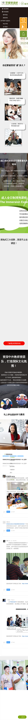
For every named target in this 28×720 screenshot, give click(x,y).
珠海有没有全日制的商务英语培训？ (16, 524)
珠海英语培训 (20, 456)
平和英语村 (13, 602)
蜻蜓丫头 (8, 540)
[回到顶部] (23, 34)
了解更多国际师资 (14, 419)
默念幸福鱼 (8, 475)
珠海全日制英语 (13, 456)
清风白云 (8, 522)
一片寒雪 (8, 599)
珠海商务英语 (5, 456)
